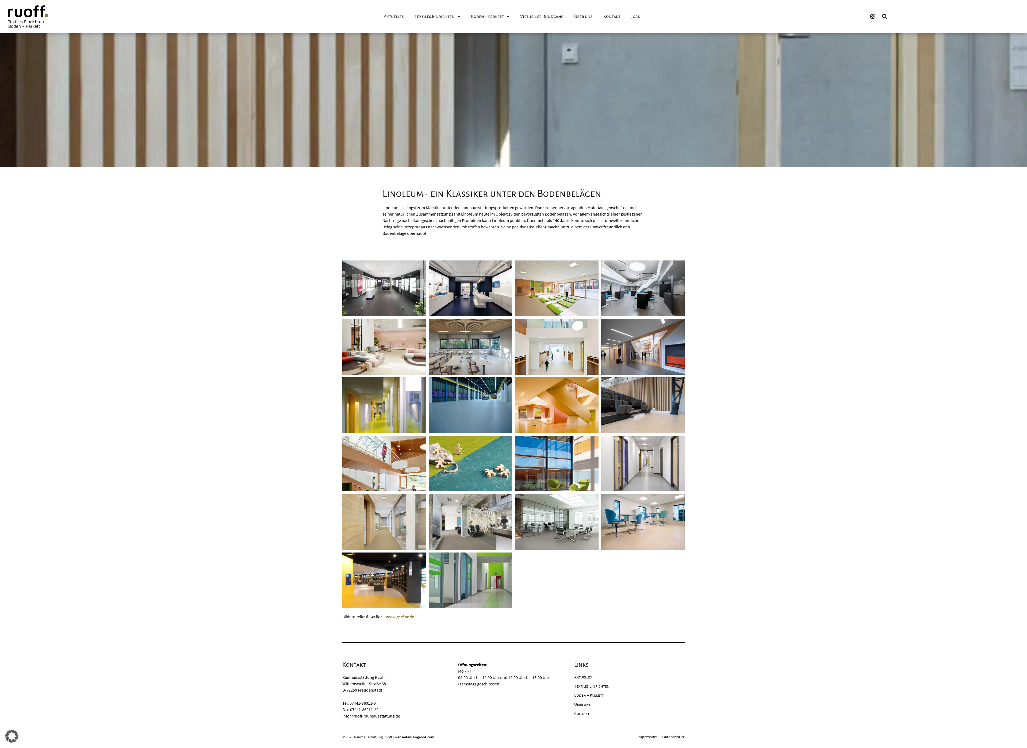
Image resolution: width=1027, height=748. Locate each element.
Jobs (635, 16)
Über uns (583, 16)
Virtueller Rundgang (542, 16)
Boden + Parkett (487, 16)
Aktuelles (394, 16)
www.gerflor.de (400, 616)
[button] (12, 736)
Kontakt (611, 16)
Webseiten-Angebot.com (414, 737)
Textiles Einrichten (435, 16)
